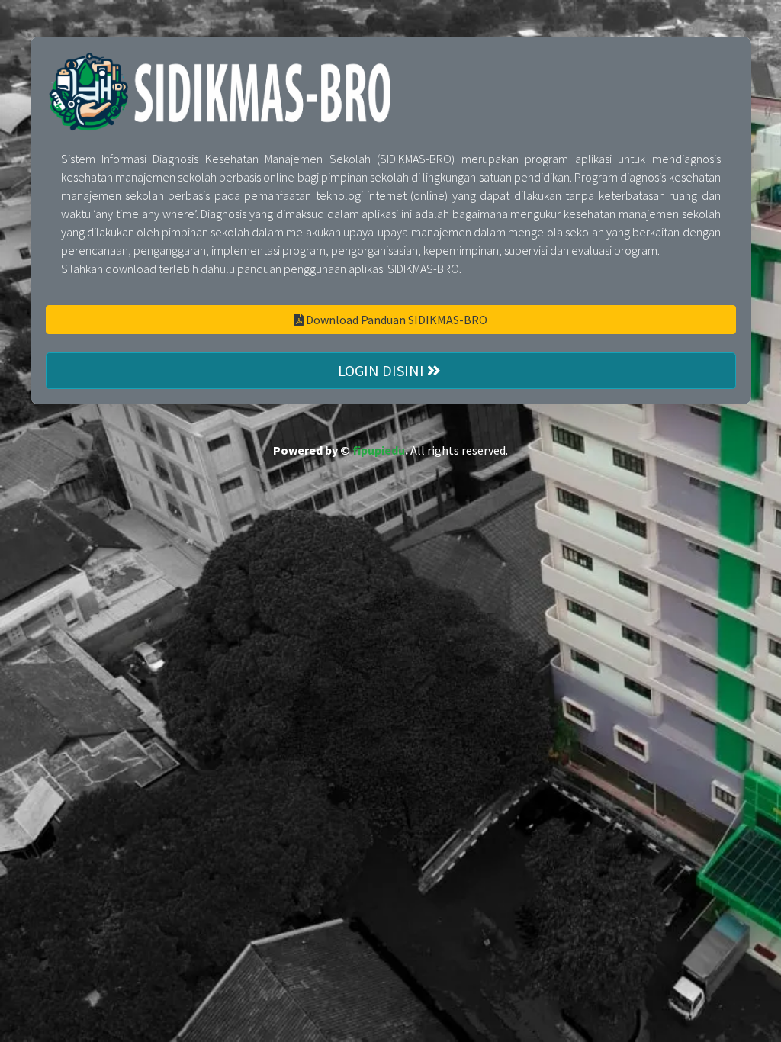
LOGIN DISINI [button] (382, 370)
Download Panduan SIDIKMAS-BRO (395, 319)
